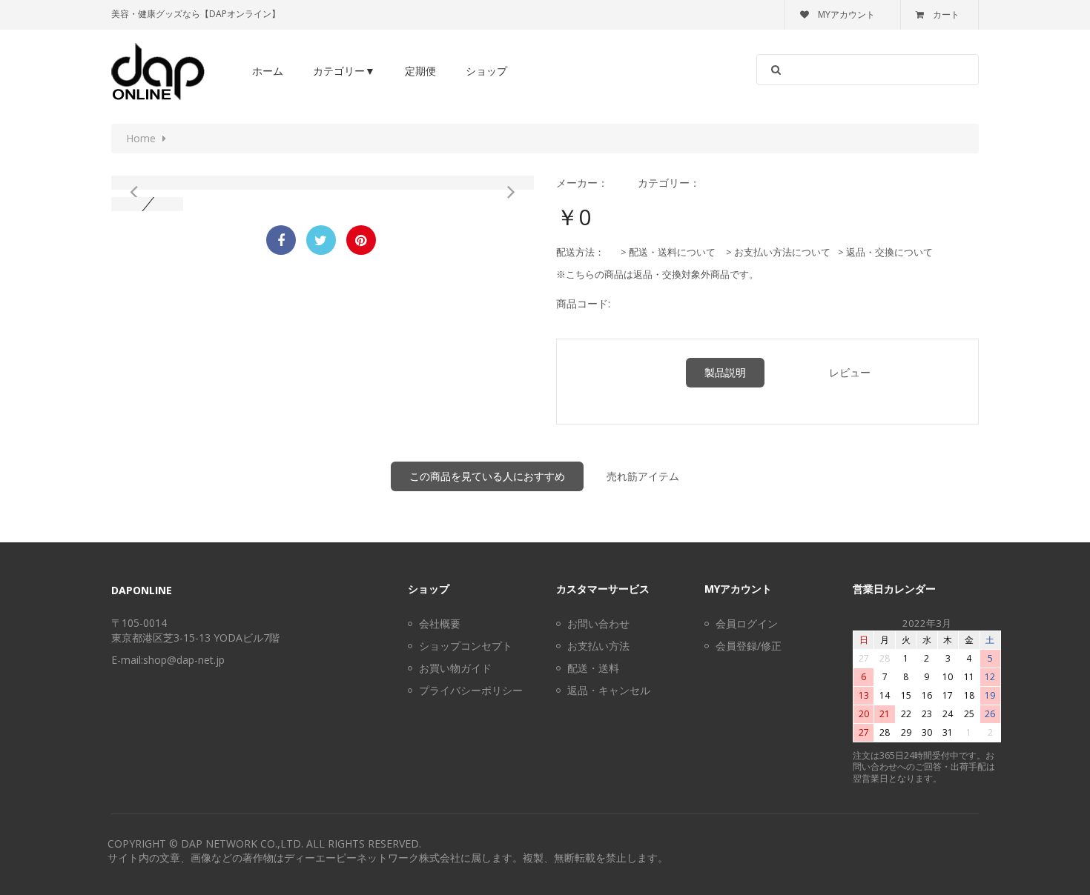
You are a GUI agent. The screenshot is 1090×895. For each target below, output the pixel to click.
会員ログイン (747, 623)
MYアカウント (846, 14)
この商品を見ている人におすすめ (487, 476)
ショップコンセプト (465, 646)
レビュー (850, 372)
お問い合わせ (598, 623)
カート (946, 14)
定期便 (420, 71)
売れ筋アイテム (643, 476)
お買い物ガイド (455, 668)
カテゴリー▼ (344, 71)
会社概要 (439, 623)
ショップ (486, 71)
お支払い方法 (598, 646)
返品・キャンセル (608, 690)
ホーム (267, 71)
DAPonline (141, 590)
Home (141, 138)
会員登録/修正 (749, 646)
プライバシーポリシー (471, 690)
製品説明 (725, 372)
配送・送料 (593, 668)
